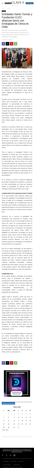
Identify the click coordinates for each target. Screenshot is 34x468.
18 (22, 420)
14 (3, 420)
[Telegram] (14, 455)
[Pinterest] (11, 43)
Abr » (7, 430)
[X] (7, 43)
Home (3, 8)
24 (18, 424)
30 (14, 427)
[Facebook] (3, 43)
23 (14, 424)
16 (14, 420)
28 (3, 427)
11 (22, 417)
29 (8, 427)
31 (18, 427)
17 (18, 420)
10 (18, 417)
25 (22, 424)
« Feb (3, 430)
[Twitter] (6, 455)
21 (3, 424)
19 (26, 420)
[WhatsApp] (15, 43)
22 (8, 424)
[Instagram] (10, 455)
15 (8, 420)
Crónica (8, 8)
